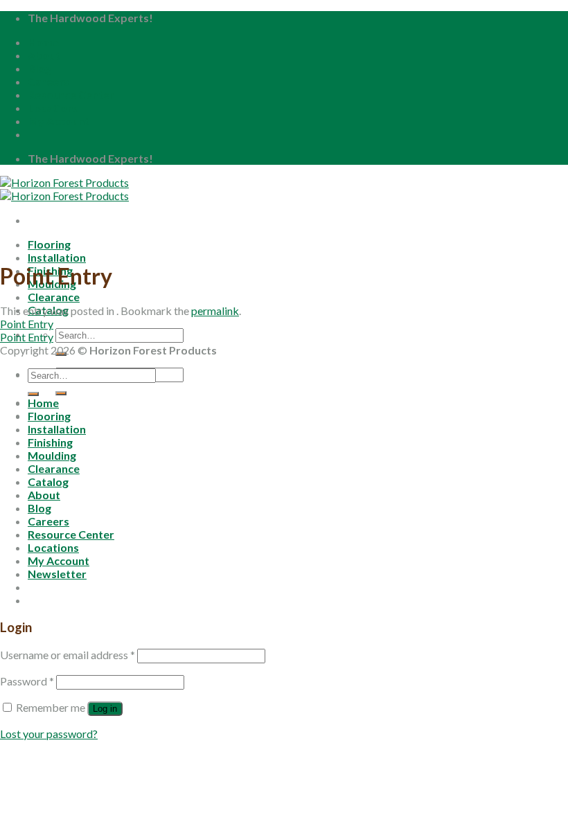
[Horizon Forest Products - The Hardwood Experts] (64, 189)
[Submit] (60, 393)
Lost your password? (49, 733)
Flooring (49, 244)
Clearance (54, 296)
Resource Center (71, 94)
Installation (57, 257)
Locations (53, 107)
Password (27, 681)
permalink (215, 310)
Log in (105, 708)
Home (43, 41)
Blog (39, 68)
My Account (58, 120)
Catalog (48, 481)
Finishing (50, 442)
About (44, 55)
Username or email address (67, 654)
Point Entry (26, 323)
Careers (48, 81)
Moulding (52, 455)
